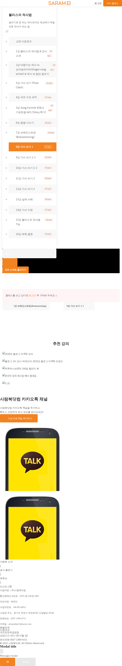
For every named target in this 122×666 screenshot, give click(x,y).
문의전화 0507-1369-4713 (13, 639)
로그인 (32, 295)
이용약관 (5, 630)
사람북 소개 (6, 561)
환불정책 (5, 627)
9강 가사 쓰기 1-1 (75, 306)
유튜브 (3, 578)
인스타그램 (6, 586)
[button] (19, 418)
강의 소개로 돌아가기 (15, 270)
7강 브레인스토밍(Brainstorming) (30, 306)
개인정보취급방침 (9, 632)
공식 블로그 (6, 569)
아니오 (25, 662)
